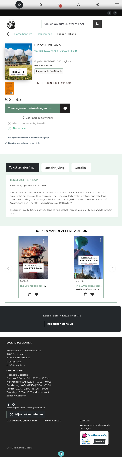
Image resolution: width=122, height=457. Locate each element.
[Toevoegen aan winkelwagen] (30, 294)
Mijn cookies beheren (28, 414)
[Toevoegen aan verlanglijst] (65, 108)
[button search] (97, 24)
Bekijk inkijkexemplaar (55, 83)
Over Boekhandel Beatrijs (19, 448)
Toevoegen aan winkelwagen (27, 108)
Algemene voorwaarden (22, 421)
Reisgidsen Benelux (60, 323)
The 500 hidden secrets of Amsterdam (42, 285)
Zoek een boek (44, 33)
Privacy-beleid (52, 421)
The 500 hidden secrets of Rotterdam (97, 285)
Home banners (23, 33)
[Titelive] (61, 453)
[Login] (78, 5)
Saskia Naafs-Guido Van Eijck (55, 51)
